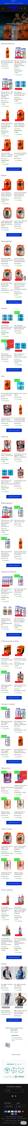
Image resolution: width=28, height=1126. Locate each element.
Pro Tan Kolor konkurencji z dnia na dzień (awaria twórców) (7, 909)
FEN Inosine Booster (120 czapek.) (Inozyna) (6, 686)
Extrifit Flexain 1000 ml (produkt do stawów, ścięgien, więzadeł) (6, 126)
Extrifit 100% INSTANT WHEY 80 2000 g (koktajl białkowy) (20, 194)
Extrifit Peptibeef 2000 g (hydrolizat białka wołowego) (19, 125)
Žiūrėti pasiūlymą (14, 28)
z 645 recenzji (14, 1032)
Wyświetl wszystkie (14, 169)
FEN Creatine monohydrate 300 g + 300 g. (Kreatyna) (20, 93)
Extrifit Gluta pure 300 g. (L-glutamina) (7, 454)
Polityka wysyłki (21, 1120)
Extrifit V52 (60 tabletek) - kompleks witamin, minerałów (7, 155)
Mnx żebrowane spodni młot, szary (6, 1011)
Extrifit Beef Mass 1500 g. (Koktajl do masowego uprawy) (19, 260)
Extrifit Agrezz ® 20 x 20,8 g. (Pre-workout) (20, 659)
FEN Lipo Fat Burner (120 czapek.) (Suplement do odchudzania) (6, 554)
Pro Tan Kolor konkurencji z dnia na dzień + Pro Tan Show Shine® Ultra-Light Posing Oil (20, 910)
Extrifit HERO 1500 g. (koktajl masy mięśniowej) (7, 284)
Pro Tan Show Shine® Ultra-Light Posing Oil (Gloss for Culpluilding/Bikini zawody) (20, 941)
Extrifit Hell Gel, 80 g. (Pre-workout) (20, 685)
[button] (2, 8)
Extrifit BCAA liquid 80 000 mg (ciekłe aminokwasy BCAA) (19, 419)
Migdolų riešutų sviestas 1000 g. (5, 812)
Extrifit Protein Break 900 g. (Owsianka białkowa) (20, 848)
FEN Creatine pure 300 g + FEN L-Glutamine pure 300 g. (20, 355)
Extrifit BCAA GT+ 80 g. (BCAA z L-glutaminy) (20, 482)
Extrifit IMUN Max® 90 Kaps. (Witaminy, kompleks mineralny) (20, 751)
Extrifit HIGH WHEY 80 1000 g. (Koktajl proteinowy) (20, 222)
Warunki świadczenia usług (10, 1120)
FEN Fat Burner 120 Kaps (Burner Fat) (19, 521)
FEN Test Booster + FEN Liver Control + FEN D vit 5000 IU (19, 620)
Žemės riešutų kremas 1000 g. (7, 788)
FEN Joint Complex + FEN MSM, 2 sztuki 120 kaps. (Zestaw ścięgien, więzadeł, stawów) (20, 64)
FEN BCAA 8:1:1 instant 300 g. (20, 394)
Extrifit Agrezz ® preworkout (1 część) (7, 659)
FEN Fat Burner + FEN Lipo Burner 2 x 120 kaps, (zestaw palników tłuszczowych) (7, 95)
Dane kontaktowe (6, 1122)
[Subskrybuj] (21, 1090)
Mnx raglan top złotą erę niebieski (20, 985)
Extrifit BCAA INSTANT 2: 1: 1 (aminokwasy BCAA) (20, 155)
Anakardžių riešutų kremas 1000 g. (19, 812)
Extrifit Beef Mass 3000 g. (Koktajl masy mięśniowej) (7, 260)
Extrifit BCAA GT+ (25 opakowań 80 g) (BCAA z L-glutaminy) (7, 419)
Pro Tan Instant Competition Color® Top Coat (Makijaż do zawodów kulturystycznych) (7, 941)
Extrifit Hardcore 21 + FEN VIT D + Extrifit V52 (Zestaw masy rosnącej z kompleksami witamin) (20, 286)
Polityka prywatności (22, 1118)
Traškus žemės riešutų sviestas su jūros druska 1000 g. (20, 787)
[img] (14, 1030)
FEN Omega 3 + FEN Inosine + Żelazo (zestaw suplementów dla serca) (20, 724)
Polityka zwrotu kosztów (11, 1118)
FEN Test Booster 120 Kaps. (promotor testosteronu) (20, 590)
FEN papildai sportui (13, 1116)
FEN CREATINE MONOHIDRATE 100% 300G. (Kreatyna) (20, 327)
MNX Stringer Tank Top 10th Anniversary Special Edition (20, 1012)
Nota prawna (14, 1122)
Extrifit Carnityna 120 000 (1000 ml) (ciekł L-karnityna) (7, 62)
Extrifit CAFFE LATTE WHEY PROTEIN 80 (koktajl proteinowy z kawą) (7, 223)
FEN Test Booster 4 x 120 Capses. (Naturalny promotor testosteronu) (7, 591)
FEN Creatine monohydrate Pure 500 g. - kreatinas (6, 355)
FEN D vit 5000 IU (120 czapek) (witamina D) (6, 751)
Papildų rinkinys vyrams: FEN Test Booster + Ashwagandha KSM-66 (6, 622)
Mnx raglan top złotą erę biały (7, 985)
